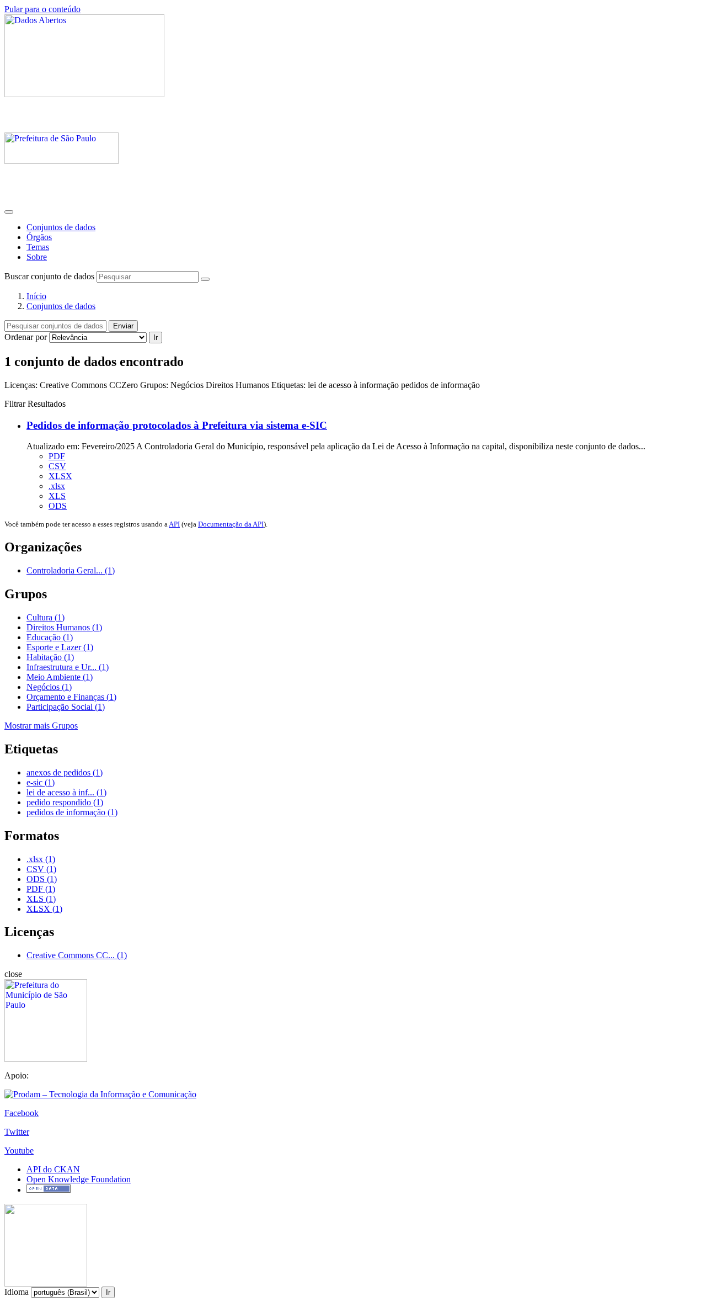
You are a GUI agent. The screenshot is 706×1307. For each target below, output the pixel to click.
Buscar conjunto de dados (49, 276)
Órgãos (39, 237)
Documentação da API (231, 524)
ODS (58, 506)
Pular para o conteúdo (42, 9)
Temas (37, 247)
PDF (57, 456)
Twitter (16, 1131)
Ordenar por (25, 337)
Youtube (19, 1150)
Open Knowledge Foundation (78, 1179)
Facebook (21, 1113)
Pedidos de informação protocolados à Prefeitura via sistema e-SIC (176, 425)
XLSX (60, 476)
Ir (155, 337)
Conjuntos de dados (60, 227)
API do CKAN (53, 1169)
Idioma (16, 1292)
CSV (57, 466)
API (174, 524)
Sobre (36, 257)
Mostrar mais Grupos (41, 725)
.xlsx (57, 486)
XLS (57, 496)
